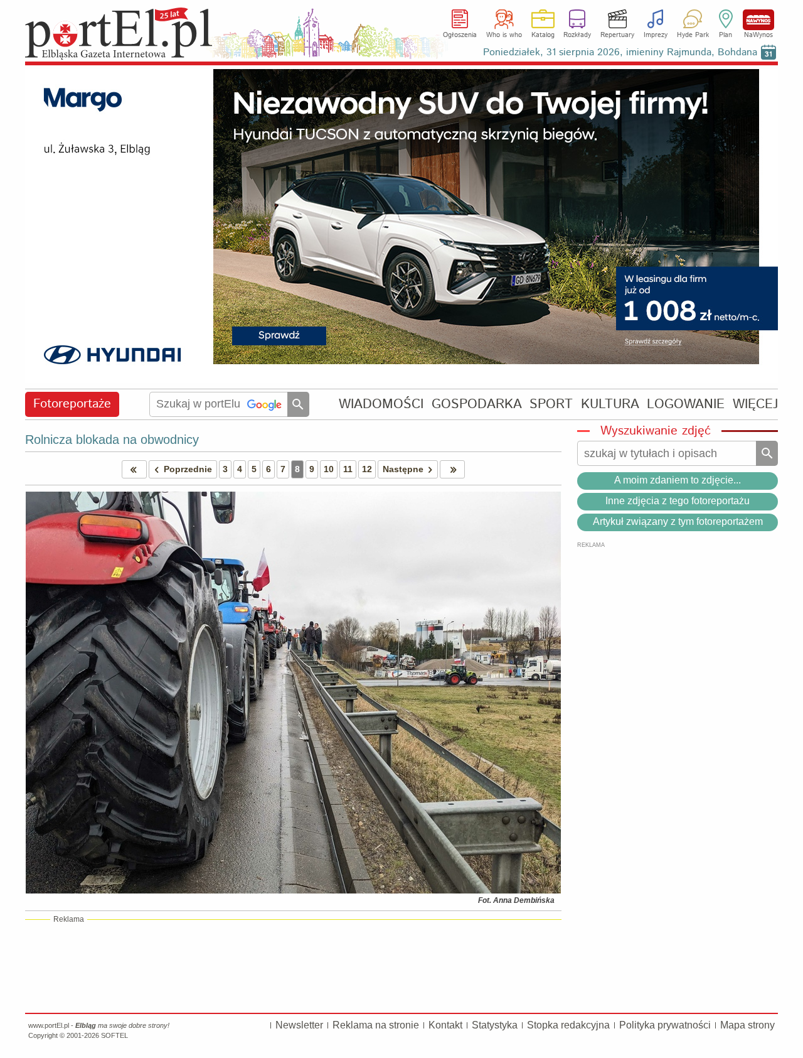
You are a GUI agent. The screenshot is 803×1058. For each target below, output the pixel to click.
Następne (403, 469)
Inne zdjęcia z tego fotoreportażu (677, 500)
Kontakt (445, 1025)
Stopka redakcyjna (568, 1025)
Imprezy (655, 35)
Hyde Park (693, 35)
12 (367, 469)
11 (348, 469)
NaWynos (758, 19)
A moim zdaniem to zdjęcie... (677, 480)
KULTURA (610, 404)
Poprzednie (188, 469)
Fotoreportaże (72, 404)
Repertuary (617, 35)
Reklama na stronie (375, 1025)
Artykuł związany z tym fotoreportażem (678, 521)
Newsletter (299, 1025)
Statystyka (495, 1025)
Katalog (543, 35)
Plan (725, 35)
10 (329, 469)
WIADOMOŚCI (381, 404)
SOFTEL (114, 1035)
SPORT (551, 404)
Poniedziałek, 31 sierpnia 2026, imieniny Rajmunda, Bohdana (620, 52)
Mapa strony (747, 1025)
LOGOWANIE (686, 404)
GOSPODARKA (477, 404)
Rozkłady (577, 35)
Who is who (504, 35)
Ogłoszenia (460, 35)
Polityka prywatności (665, 1025)
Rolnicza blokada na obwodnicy (112, 439)
